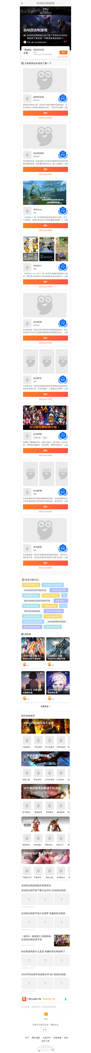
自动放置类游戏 (31, 595)
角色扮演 (36, 100)
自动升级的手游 (53, 616)
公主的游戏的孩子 (61, 780)
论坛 (46, 1014)
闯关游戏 (38, 747)
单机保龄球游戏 (38, 845)
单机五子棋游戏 (61, 845)
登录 (45, 1030)
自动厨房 (37, 322)
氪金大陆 (49, 877)
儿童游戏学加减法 (27, 747)
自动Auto (37, 209)
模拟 (34, 550)
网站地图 (36, 1038)
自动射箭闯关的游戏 (57, 622)
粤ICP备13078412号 (49, 1046)
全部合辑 (36, 1007)
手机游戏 (25, 1007)
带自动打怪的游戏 (32, 611)
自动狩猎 (37, 434)
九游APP (47, 1038)
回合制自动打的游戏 (53, 585)
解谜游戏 (38, 812)
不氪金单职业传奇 (38, 877)
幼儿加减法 (49, 747)
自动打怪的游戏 (31, 606)
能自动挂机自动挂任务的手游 (37, 601)
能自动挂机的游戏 (32, 627)
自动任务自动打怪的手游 (35, 590)
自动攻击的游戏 (59, 590)
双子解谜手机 (27, 812)
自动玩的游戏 (50, 606)
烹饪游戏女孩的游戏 (38, 780)
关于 (27, 1038)
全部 (66, 107)
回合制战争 (38, 153)
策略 (35, 52)
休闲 (34, 213)
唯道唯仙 (49, 812)
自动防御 (37, 491)
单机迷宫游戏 (50, 845)
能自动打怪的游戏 (32, 616)
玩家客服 (57, 1038)
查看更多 (45, 706)
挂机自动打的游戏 (64, 601)
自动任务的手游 (53, 627)
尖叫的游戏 (49, 780)
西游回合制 (38, 50)
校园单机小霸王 (27, 845)
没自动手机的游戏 (54, 611)
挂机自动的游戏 (51, 595)
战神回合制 (38, 97)
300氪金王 (61, 877)
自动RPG (37, 265)
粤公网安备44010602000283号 (45, 1050)
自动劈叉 (37, 378)
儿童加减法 (61, 747)
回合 (63, 606)
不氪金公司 (27, 877)
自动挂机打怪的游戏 (33, 622)
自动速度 (37, 547)
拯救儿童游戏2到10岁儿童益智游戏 (27, 780)
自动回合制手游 (31, 585)
